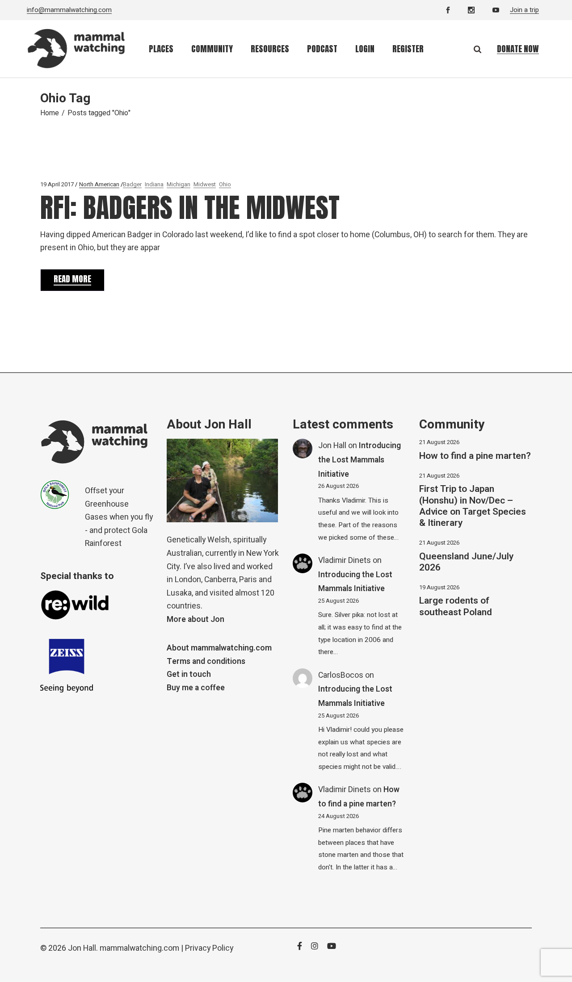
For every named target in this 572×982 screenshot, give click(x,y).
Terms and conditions (206, 661)
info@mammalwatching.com (69, 10)
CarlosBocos (340, 675)
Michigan (178, 184)
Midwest (204, 184)
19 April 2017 (57, 184)
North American (99, 184)
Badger (132, 184)
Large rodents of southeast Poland (455, 606)
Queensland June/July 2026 (466, 562)
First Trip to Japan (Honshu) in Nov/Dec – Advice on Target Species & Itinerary (472, 506)
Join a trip (524, 10)
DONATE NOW (518, 48)
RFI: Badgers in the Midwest (190, 207)
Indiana (154, 184)
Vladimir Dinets (344, 560)
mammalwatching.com (139, 948)
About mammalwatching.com (219, 648)
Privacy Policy (209, 948)
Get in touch (189, 674)
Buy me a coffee (196, 687)
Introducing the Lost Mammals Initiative (359, 459)
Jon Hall (332, 445)
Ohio (225, 184)
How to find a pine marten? (475, 456)
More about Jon (195, 619)
